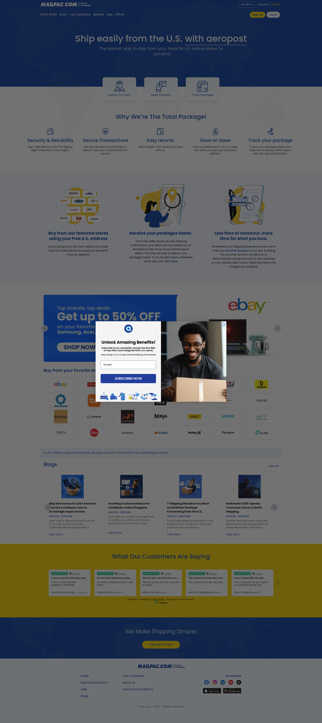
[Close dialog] (223, 324)
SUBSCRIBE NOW (128, 378)
